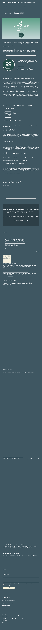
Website (4, 579)
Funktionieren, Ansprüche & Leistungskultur (14, 240)
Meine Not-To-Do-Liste (7, 369)
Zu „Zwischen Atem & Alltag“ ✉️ (21, 220)
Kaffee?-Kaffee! (8, 110)
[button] (2, 627)
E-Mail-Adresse (6, 574)
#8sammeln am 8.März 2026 (13, 13)
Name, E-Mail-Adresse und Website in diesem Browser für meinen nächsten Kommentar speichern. (19, 584)
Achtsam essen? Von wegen (10, 113)
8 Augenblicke (10, 194)
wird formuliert (8, 114)
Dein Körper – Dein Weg (10, 3)
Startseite (4, 6)
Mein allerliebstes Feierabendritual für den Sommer (13, 457)
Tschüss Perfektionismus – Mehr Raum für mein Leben (14, 544)
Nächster (37, 251)
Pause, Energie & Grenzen (10, 244)
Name (4, 569)
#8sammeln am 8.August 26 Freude (10, 280)
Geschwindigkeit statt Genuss (11, 112)
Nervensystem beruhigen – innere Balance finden (15, 243)
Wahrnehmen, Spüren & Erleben (11, 245)
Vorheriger (5, 248)
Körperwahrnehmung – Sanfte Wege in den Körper (15, 241)
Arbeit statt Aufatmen (9, 109)
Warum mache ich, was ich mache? (10, 263)
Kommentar (5, 557)
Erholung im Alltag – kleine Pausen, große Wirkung (15, 239)
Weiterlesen (9, 267)
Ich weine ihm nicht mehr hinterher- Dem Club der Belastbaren (15, 271)
